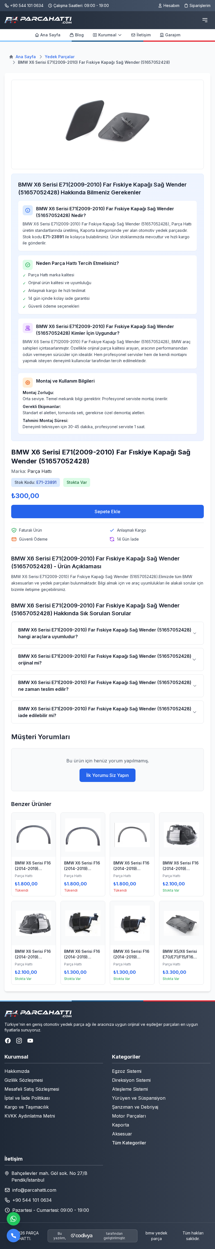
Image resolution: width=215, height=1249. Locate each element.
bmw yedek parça (156, 1236)
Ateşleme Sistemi (130, 1089)
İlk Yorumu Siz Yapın (107, 775)
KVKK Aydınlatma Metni (29, 1116)
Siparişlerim (200, 5)
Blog (79, 34)
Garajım (172, 34)
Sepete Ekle (107, 511)
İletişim (144, 34)
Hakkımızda (16, 1071)
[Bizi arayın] (13, 1235)
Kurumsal (107, 34)
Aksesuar (122, 1134)
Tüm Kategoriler (129, 1143)
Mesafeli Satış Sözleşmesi (31, 1089)
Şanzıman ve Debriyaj (135, 1107)
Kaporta (120, 1125)
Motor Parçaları (129, 1116)
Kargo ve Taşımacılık (26, 1107)
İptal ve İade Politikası (27, 1098)
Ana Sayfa (50, 34)
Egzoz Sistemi (126, 1071)
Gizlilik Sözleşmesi (23, 1080)
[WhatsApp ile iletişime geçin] (13, 1219)
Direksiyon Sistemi (131, 1080)
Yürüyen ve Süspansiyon (138, 1098)
